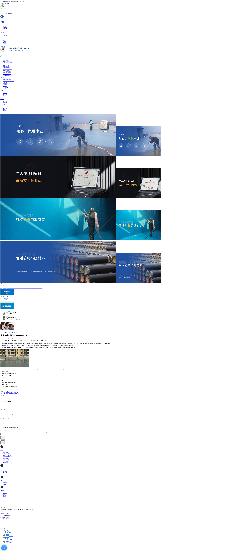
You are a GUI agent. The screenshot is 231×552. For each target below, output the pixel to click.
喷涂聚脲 (13, 288)
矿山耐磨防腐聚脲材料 (8, 71)
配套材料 (2, 22)
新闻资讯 (2, 32)
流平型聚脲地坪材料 (7, 64)
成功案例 (2, 24)
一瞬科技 (8, 513)
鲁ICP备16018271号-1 (5, 511)
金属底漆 (5, 84)
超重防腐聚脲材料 (7, 60)
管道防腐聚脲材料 (7, 67)
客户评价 (5, 27)
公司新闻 (5, 34)
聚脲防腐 (9, 288)
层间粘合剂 (5, 82)
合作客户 (5, 28)
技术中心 (2, 30)
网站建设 (2, 513)
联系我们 (5, 42)
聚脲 (1, 288)
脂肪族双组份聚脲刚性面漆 (8, 81)
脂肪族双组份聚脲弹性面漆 (8, 79)
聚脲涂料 (4, 288)
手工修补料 (5, 87)
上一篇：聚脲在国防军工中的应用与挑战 (9, 392)
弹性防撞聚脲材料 (7, 74)
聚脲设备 (17, 288)
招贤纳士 (5, 43)
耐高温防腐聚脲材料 (7, 69)
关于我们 (11, 536)
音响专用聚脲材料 (7, 70)
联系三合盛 (2, 46)
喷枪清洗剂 (5, 88)
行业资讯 (5, 35)
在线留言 (2, 3)
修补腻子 (5, 86)
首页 (1, 20)
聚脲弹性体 (25, 288)
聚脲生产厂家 (39, 288)
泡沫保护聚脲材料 (7, 66)
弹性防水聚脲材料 (7, 61)
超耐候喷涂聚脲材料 (7, 75)
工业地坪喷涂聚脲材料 (8, 62)
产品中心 (2, 21)
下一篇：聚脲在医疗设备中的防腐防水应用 (9, 393)
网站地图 (7, 3)
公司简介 (5, 40)
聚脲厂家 (34, 288)
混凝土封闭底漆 (6, 83)
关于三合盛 (2, 37)
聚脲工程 (21, 288)
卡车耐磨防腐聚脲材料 (8, 72)
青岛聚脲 (30, 288)
